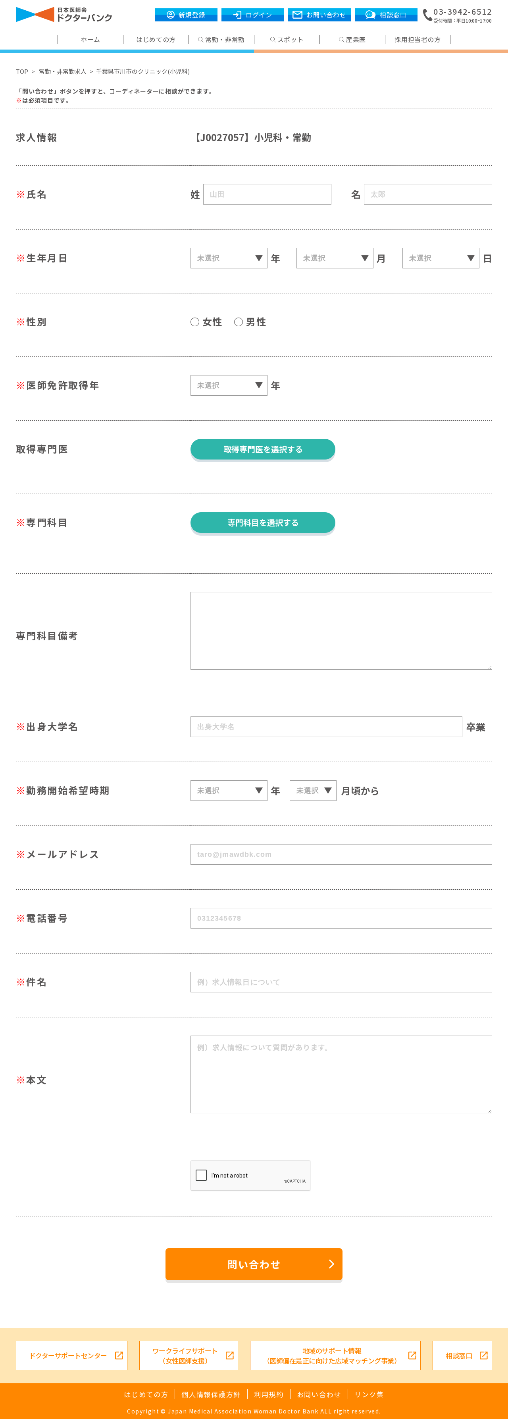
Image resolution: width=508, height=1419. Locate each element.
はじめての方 (156, 39)
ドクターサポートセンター (68, 1355)
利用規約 (269, 1394)
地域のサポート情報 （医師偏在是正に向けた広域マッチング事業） (331, 1355)
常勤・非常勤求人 (63, 71)
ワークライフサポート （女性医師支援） (185, 1355)
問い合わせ (254, 1264)
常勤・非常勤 (225, 39)
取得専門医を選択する (263, 449)
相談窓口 (459, 1355)
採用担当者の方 (417, 39)
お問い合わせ (319, 1394)
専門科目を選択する (263, 522)
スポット (290, 39)
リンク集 (369, 1394)
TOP (22, 71)
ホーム (90, 39)
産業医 (356, 39)
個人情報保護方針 (211, 1394)
